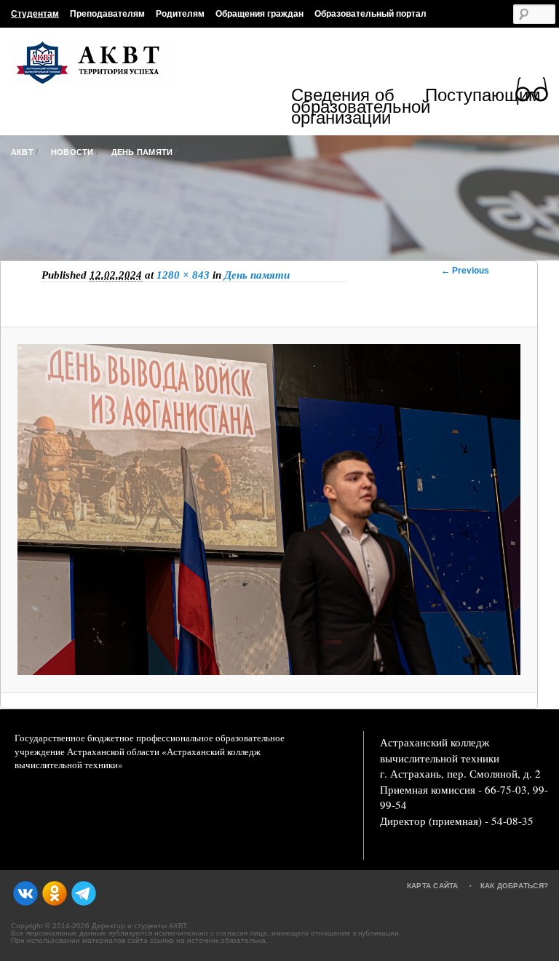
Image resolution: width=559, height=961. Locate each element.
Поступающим (483, 97)
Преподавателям (107, 14)
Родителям (180, 14)
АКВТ (22, 152)
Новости (72, 152)
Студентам (35, 14)
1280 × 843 (183, 275)
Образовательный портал (370, 14)
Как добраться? (514, 886)
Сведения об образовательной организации (358, 106)
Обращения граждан (259, 14)
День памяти (142, 152)
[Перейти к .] (279, 176)
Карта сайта (433, 886)
